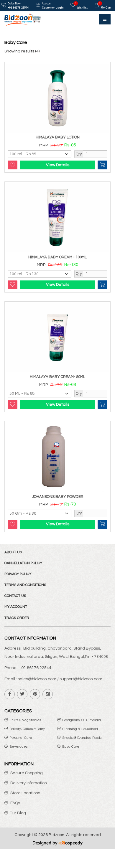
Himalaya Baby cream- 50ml (57, 377)
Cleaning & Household (80, 729)
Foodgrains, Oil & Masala (81, 720)
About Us (13, 552)
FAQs (14, 803)
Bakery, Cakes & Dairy (27, 729)
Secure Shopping (26, 773)
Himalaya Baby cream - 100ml (57, 257)
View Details (57, 165)
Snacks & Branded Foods (81, 738)
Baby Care (70, 747)
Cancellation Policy (23, 563)
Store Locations (24, 793)
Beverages (18, 747)
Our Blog (17, 813)
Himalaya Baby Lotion (58, 137)
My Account (15, 607)
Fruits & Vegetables (25, 720)
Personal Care (20, 738)
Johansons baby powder (57, 497)
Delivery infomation (28, 783)
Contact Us (15, 596)
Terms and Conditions (25, 585)
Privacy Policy (17, 574)
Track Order (16, 618)
